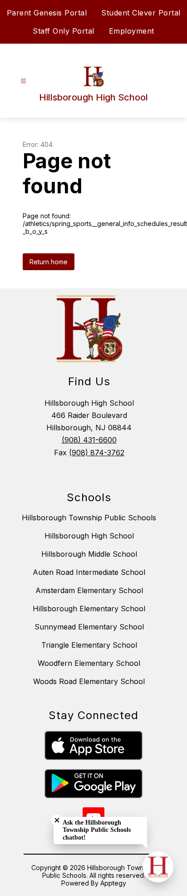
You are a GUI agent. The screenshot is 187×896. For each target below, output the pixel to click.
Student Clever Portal (141, 12)
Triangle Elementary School (89, 644)
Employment (131, 30)
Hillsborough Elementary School (89, 608)
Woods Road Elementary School (89, 681)
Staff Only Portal (63, 30)
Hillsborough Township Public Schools (89, 517)
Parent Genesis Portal (47, 12)
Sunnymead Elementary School (89, 626)
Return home (49, 262)
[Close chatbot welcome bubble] (57, 820)
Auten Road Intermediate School (89, 572)
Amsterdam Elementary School (89, 590)
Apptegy (113, 883)
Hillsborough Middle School (89, 554)
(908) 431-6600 (89, 439)
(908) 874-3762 (96, 452)
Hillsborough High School (89, 535)
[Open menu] (23, 81)
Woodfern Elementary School (89, 663)
